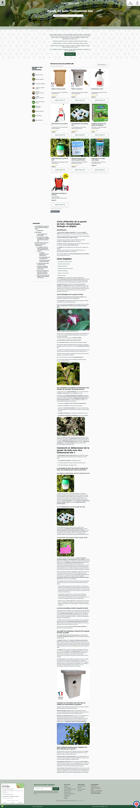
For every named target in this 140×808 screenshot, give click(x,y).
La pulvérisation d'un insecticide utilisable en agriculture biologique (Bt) (66, 49)
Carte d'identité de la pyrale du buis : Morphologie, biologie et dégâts (42, 227)
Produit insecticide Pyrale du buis (65, 268)
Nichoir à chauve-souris (63, 273)
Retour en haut (55, 211)
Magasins (66, 798)
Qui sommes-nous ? (67, 790)
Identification (40, 230)
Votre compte (81, 784)
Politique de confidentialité (69, 793)
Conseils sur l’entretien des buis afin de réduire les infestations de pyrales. (43, 272)
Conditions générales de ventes (70, 789)
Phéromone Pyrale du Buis (64, 263)
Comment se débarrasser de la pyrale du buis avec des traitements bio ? (41, 244)
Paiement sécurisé (67, 792)
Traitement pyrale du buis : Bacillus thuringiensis (98, 124)
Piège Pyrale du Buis (62, 266)
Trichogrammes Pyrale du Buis (65, 261)
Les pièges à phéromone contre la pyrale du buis (44, 254)
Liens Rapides (38, 232)
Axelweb (102, 806)
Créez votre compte (81, 789)
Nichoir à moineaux (76, 89)
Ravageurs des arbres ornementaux (37, 68)
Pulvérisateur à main (97, 89)
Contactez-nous (67, 795)
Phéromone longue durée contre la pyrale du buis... (78, 159)
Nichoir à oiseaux (62, 275)
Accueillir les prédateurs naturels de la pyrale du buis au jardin (42, 267)
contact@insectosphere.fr (96, 793)
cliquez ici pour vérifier (79, 800)
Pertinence (102, 64)
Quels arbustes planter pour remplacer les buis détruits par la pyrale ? (43, 276)
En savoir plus (70, 54)
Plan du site (66, 796)
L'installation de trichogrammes (57, 45)
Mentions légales (67, 787)
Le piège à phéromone (57, 43)
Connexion (79, 787)
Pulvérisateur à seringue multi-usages (98, 159)
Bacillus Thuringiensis (63, 270)
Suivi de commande (81, 786)
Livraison (66, 786)
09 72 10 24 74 (99, 790)
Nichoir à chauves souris (58, 89)
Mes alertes (80, 790)
